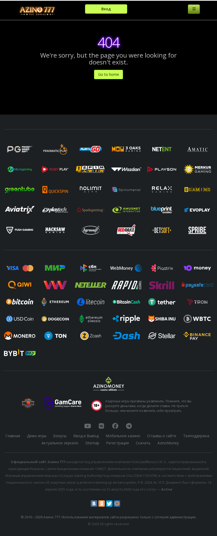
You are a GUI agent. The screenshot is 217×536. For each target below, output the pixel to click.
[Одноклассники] (101, 503)
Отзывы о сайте (161, 435)
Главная (12, 435)
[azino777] (101, 425)
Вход (106, 8)
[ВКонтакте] (94, 503)
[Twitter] (109, 503)
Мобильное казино (123, 435)
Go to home (108, 74)
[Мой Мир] (117, 503)
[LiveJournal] (124, 503)
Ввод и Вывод (86, 435)
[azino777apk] (128, 425)
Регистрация (117, 442)
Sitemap (92, 442)
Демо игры (36, 435)
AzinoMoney (168, 442)
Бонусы (59, 435)
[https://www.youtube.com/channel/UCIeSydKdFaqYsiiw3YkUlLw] (87, 425)
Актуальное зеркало (60, 442)
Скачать (143, 442)
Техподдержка (196, 435)
